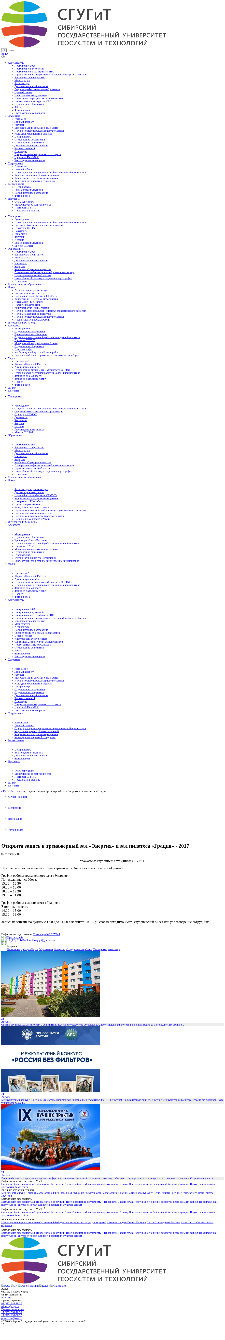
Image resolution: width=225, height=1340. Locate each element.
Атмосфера (14, 524)
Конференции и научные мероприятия (36, 498)
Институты (20, 456)
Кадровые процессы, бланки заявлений (36, 731)
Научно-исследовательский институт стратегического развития (50, 510)
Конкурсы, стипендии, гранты (31, 507)
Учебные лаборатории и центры (32, 462)
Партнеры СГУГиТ (25, 776)
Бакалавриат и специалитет (29, 621)
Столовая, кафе (23, 555)
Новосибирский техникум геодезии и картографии (43, 471)
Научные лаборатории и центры (32, 513)
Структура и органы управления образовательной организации (50, 408)
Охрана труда (125, 1201)
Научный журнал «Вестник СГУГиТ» (35, 495)
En (6, 53)
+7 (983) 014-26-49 (17, 940)
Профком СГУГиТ (24, 546)
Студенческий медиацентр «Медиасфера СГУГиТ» (43, 582)
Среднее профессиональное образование (37, 632)
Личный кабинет (24, 671)
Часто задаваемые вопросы (29, 656)
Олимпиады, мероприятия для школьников (38, 641)
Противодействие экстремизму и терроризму (91, 1201)
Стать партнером (24, 770)
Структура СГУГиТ (25, 414)
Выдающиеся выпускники (29, 429)
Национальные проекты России (32, 519)
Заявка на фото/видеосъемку (30, 590)
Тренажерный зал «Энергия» (30, 540)
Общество (59, 949)
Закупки (19, 423)
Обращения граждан (177, 1184)
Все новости (18, 791)
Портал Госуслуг (136, 1192)
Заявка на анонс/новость (28, 588)
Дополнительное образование (31, 453)
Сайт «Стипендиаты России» (163, 1192)
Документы (21, 417)
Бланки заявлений (24, 698)
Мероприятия (22, 534)
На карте (6, 1297)
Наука (11, 480)
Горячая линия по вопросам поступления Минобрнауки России (50, 618)
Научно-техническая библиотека (32, 468)
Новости (19, 593)
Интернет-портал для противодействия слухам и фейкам (50, 1204)
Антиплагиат (188, 1192)
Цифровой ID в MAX (26, 707)
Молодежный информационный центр (36, 549)
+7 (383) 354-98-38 (11, 1312)
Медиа (11, 563)
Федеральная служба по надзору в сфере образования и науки (92, 1192)
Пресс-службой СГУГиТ (46, 934)
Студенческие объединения (29, 537)
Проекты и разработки (27, 504)
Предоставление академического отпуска (37, 704)
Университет (15, 396)
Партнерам (14, 761)
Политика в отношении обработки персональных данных (165, 1201)
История (19, 426)
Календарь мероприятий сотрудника (35, 737)
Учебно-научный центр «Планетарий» (36, 557)
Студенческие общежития (29, 552)
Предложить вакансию (27, 779)
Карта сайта (21, 1187)
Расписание (21, 668)
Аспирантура (21, 626)
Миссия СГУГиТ (23, 432)
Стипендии (20, 474)
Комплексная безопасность (16, 1201)
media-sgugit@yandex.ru (41, 940)
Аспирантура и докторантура (31, 489)
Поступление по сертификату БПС (34, 615)
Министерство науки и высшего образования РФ (29, 1192)
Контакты (13, 785)
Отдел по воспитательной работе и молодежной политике (47, 543)
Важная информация (19, 949)
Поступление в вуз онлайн (29, 612)
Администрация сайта (27, 579)
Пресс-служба (22, 573)
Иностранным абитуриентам (30, 638)
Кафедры (19, 459)
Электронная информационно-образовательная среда (44, 465)
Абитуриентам (16, 599)
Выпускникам (16, 740)
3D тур (18, 650)
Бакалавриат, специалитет (29, 447)
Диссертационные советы (29, 492)
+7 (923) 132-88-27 (11, 1315)
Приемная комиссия (12, 1309)
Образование (15, 435)
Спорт (88, 949)
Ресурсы (19, 674)
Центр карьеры (22, 686)
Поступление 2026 (24, 444)
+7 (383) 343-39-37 (11, 1303)
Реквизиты (20, 420)
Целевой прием (23, 635)
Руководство (21, 405)
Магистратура (22, 450)
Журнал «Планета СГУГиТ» (30, 576)
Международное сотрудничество (32, 773)
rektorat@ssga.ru (10, 1306)
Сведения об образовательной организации (38, 411)
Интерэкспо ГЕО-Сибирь (28, 501)
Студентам (14, 659)
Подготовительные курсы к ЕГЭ (32, 644)
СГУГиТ (6, 791)
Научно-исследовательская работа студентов (39, 516)
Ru (2, 53)
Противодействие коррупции (48, 1201)
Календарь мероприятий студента (33, 683)
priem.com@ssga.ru (11, 1318)
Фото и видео (22, 596)
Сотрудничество (75, 949)
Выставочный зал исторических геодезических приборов (46, 560)
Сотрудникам (15, 713)
